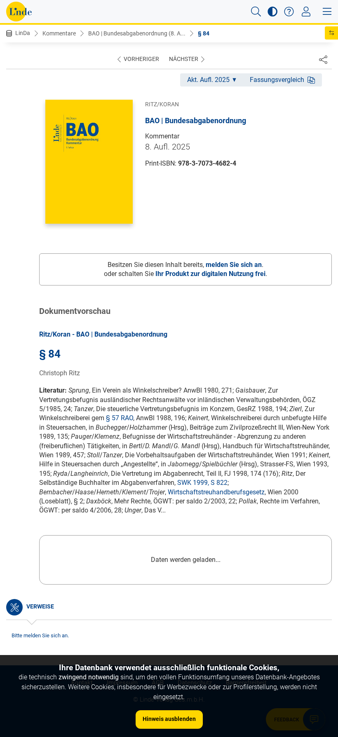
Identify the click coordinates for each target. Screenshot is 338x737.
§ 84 (203, 33)
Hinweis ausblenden (169, 719)
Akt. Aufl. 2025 (208, 80)
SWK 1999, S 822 (202, 483)
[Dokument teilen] (323, 59)
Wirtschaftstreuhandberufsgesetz (216, 492)
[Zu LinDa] (19, 11)
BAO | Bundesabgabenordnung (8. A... (136, 33)
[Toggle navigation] (306, 12)
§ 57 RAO (119, 418)
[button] (256, 11)
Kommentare (59, 33)
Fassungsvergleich (277, 80)
